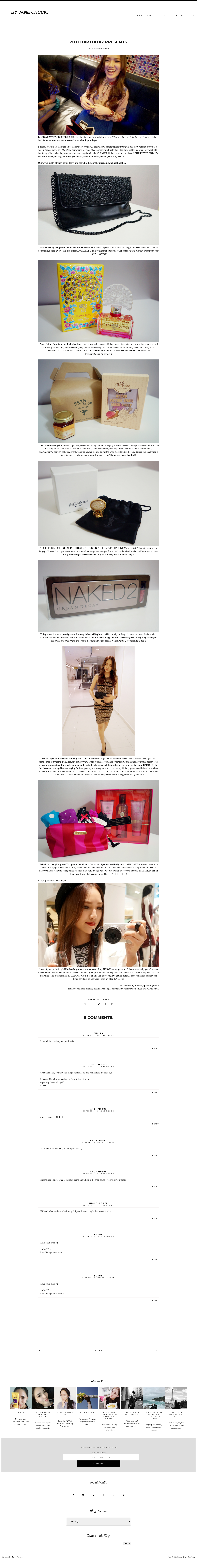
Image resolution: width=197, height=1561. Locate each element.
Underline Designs (186, 1557)
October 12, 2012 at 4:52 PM (98, 1066)
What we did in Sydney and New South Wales (154, 1415)
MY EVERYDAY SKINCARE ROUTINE (43, 1414)
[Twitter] (176, 15)
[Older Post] (156, 1350)
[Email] (188, 15)
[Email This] (85, 1004)
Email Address (99, 1452)
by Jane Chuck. (29, 12)
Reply (155, 1048)
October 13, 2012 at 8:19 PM (98, 1205)
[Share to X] (99, 1004)
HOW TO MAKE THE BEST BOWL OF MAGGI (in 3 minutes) (110, 1415)
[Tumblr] (193, 15)
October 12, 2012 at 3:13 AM (98, 1035)
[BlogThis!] (92, 1004)
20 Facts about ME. (65, 1413)
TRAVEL (150, 15)
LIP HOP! (20, 1412)
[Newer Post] (40, 1350)
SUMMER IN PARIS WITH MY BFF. (176, 1414)
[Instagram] (170, 15)
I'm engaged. (87, 1412)
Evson (98, 1235)
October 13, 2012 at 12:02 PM (98, 1142)
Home (139, 15)
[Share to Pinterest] (112, 1004)
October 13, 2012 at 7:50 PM (98, 1174)
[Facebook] (165, 15)
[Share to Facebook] (105, 1004)
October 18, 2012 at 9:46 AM (98, 1236)
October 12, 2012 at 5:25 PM (98, 1111)
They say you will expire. (132, 1413)
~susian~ (98, 1033)
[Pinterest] (182, 15)
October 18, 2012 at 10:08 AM (98, 1278)
